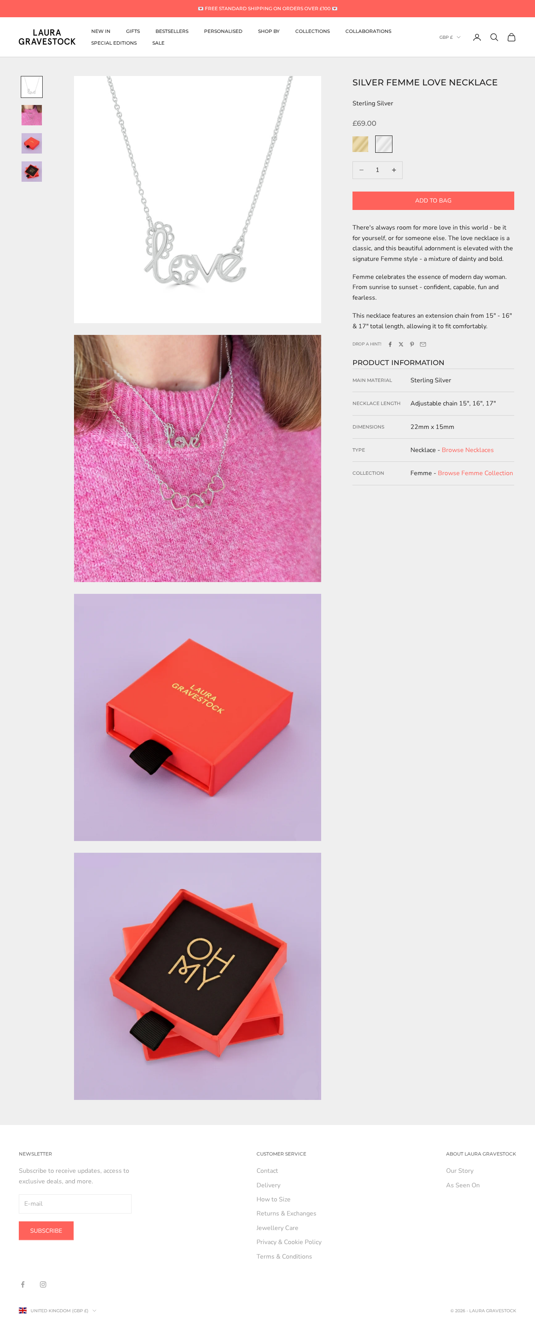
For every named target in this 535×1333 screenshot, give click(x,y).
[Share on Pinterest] (412, 344)
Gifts (133, 31)
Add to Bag (433, 200)
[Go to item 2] (32, 115)
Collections (312, 31)
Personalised (223, 31)
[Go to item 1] (32, 87)
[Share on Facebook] (390, 344)
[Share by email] (423, 344)
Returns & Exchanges (286, 1213)
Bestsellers (171, 31)
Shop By (269, 31)
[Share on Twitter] (401, 344)
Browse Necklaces (468, 450)
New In (100, 31)
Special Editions (114, 43)
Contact (267, 1171)
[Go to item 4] (32, 172)
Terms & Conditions (284, 1256)
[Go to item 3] (32, 143)
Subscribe (46, 1231)
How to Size (274, 1199)
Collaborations (368, 31)
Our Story (460, 1171)
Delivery (268, 1185)
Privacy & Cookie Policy (289, 1242)
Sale (158, 43)
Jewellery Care (277, 1228)
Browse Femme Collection (475, 473)
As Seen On (463, 1185)
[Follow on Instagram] (43, 1284)
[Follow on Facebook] (23, 1284)
